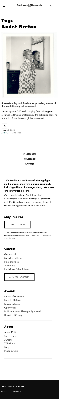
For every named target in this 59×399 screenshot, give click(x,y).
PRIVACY (11, 386)
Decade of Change (13, 315)
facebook (31, 159)
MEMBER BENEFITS (19, 277)
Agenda (4, 133)
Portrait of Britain (12, 300)
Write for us (9, 343)
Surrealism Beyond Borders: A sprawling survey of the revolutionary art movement (28, 104)
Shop (6, 347)
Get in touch (10, 254)
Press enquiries (11, 261)
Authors (8, 339)
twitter (30, 164)
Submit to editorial (13, 258)
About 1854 (10, 332)
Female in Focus (12, 304)
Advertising (9, 265)
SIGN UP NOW (17, 224)
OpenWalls (10, 307)
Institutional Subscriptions (16, 269)
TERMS (3, 386)
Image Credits (11, 350)
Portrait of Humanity (14, 296)
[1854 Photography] (29, 6)
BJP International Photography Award (22, 311)
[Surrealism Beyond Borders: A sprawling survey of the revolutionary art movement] (29, 65)
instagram (30, 154)
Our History (10, 336)
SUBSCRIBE (20, 386)
